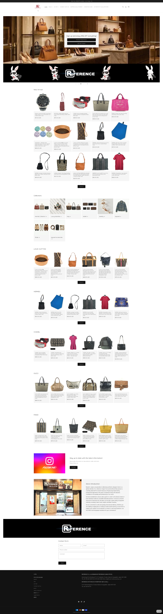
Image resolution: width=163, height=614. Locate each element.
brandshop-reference (79, 612)
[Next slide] (84, 83)
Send (62, 563)
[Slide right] (84, 182)
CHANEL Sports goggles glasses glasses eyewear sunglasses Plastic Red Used (81, 114)
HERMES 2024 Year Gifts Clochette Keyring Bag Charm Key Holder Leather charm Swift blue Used (119, 143)
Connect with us (37, 586)
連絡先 (35, 597)
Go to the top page (38, 577)
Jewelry (101, 216)
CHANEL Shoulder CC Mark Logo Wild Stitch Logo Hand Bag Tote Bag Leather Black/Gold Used (89, 354)
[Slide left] (78, 182)
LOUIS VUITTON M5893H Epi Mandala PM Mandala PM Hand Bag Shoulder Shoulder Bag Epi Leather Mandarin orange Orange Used (81, 175)
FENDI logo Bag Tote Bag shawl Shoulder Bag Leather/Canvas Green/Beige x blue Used (56, 437)
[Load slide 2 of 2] (81, 84)
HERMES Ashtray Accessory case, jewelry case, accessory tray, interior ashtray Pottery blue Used (121, 314)
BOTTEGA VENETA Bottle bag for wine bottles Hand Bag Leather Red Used (62, 114)
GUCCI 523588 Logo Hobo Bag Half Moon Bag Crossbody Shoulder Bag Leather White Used (72, 396)
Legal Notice (36, 595)
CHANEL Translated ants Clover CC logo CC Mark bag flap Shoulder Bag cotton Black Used (57, 354)
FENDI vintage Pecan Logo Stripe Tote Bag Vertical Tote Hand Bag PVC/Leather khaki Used (41, 437)
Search (35, 579)
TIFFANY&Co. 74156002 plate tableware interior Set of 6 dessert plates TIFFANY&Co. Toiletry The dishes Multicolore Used (42, 144)
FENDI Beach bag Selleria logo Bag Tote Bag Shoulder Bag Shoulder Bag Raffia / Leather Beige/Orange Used (121, 437)
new (35, 581)
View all (81, 186)
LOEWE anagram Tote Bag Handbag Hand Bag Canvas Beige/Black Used (62, 174)
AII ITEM (35, 583)
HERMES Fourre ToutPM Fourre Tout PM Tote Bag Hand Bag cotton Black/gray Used (100, 174)
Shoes (36, 237)
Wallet (85, 216)
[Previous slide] (75, 83)
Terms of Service (37, 590)
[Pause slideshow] (87, 83)
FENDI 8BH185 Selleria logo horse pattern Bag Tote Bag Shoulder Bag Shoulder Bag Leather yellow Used (105, 437)
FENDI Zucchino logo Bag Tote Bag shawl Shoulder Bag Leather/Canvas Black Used (73, 436)
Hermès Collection (40, 216)
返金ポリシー (36, 592)
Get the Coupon (81, 43)
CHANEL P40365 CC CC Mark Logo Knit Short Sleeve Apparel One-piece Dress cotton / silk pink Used (73, 354)
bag (68, 216)
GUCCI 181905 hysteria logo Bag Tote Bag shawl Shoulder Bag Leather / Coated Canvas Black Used (105, 396)
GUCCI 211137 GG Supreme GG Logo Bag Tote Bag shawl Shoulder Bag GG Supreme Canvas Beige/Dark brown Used (100, 115)
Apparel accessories (56, 237)
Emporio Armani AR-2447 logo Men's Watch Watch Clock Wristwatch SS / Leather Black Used (43, 114)
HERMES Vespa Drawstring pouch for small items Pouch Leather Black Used (101, 143)
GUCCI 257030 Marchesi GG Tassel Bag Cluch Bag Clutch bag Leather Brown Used (121, 395)
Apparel (117, 216)
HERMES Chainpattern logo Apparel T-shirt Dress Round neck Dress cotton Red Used (119, 174)
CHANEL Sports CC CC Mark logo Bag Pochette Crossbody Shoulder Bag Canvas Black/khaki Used (105, 354)
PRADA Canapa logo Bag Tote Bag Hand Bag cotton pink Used (119, 114)
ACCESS (74, 467)
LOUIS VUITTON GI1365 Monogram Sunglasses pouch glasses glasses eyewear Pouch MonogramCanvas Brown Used (80, 144)
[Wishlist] (38, 11)
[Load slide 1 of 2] (79, 84)
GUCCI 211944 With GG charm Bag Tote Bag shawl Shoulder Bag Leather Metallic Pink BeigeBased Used (57, 396)
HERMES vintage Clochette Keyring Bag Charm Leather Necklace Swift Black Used (42, 174)
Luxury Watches (55, 216)
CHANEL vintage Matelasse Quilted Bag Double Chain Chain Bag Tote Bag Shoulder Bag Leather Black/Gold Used (121, 354)
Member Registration (81, 39)
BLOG (35, 588)
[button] (50, 7)
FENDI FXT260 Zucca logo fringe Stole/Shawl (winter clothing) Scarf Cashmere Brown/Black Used (89, 437)
